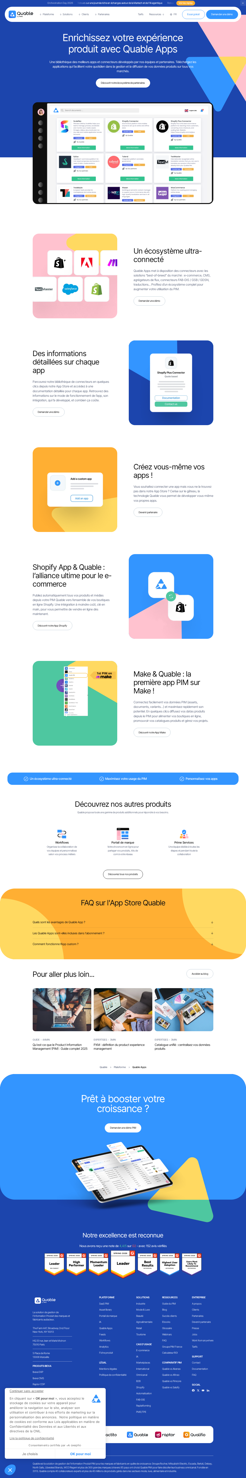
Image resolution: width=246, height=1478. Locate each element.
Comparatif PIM (172, 1362)
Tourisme (141, 1334)
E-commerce (142, 1350)
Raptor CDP (39, 1384)
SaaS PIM (104, 1303)
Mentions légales (108, 1368)
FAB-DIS (140, 1399)
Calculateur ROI (170, 1352)
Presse (195, 1328)
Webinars (167, 1334)
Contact (196, 1362)
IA (100, 1321)
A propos (197, 1303)
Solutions (142, 1297)
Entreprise (199, 1297)
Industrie (140, 1303)
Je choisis (30, 1454)
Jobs (194, 1334)
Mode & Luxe (143, 1309)
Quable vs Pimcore (171, 1381)
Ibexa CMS (38, 1378)
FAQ (164, 1340)
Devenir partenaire (201, 1321)
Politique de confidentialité (112, 1374)
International (142, 1368)
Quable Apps (105, 1328)
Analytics (104, 1346)
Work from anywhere (202, 1340)
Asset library (105, 1309)
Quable (103, 1067)
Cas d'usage (144, 1344)
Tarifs (140, 14)
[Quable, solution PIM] (21, 14)
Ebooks (166, 1321)
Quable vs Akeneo (171, 1368)
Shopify (140, 1387)
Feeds (102, 1334)
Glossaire (167, 1328)
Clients (195, 1309)
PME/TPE (141, 1411)
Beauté (139, 1315)
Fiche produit (106, 1352)
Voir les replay (186, 2)
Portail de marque (108, 1315)
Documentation (200, 1368)
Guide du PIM (169, 1303)
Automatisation (144, 1393)
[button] (10, 1470)
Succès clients (169, 1315)
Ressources (170, 1297)
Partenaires (197, 1315)
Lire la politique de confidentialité (32, 1438)
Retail (139, 1328)
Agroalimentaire (144, 1321)
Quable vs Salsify (170, 1387)
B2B (138, 1381)
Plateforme (107, 1297)
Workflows (104, 1340)
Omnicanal (141, 1374)
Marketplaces (143, 1362)
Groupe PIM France (172, 1346)
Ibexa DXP (38, 1371)
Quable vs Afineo (170, 1374)
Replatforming (143, 1405)
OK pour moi (80, 1454)
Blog (164, 1309)
